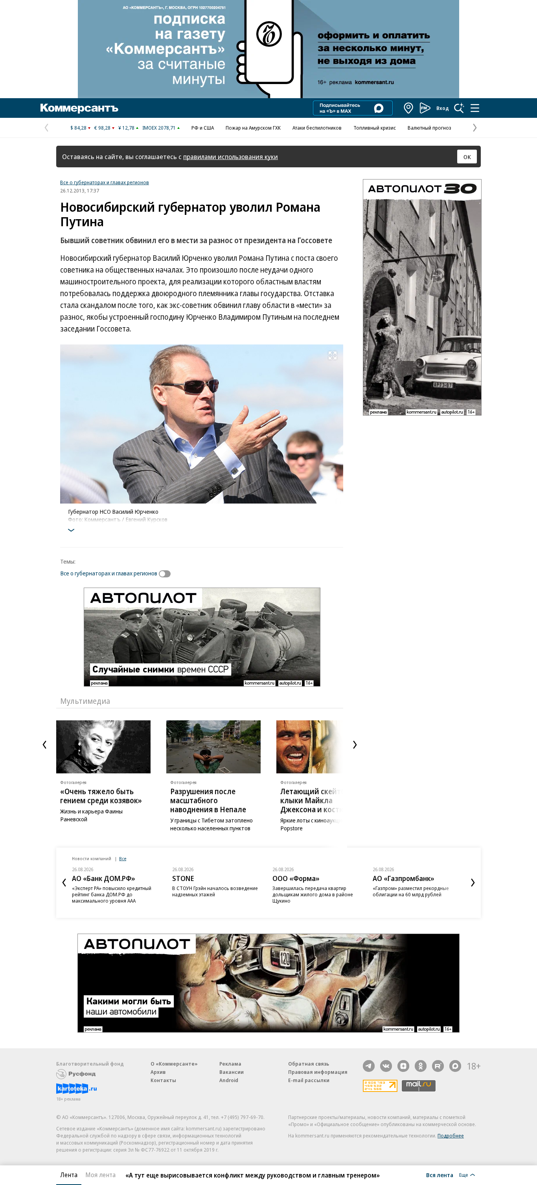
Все (122, 858)
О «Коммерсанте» (174, 1063)
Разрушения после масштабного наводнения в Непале (208, 800)
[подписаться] (167, 573)
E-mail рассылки (308, 1080)
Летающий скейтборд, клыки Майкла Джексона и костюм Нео (323, 800)
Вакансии (231, 1071)
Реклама (230, 1063)
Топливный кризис (374, 127)
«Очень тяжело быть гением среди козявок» (101, 796)
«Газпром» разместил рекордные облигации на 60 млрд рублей (411, 891)
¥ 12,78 (126, 127)
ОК (467, 157)
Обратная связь (308, 1063)
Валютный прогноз (429, 127)
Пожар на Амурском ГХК (253, 127)
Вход (442, 108)
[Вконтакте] (386, 1066)
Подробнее (451, 1135)
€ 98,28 (102, 127)
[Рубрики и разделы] (475, 108)
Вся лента (439, 1175)
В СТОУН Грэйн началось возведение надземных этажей (215, 891)
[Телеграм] (369, 1066)
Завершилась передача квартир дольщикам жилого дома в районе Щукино (312, 894)
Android (228, 1080)
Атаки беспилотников (317, 127)
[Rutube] (438, 1066)
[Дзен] (403, 1066)
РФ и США (202, 127)
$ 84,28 (78, 127)
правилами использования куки (230, 156)
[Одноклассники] (421, 1066)
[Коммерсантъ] (79, 108)
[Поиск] (459, 108)
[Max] (455, 1066)
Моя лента (100, 1174)
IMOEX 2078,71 (159, 127)
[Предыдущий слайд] (44, 745)
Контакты (163, 1080)
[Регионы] (409, 108)
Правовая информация (318, 1071)
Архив (158, 1071)
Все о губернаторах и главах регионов (104, 182)
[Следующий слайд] (355, 745)
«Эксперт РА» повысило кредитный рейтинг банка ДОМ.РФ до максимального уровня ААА (111, 894)
